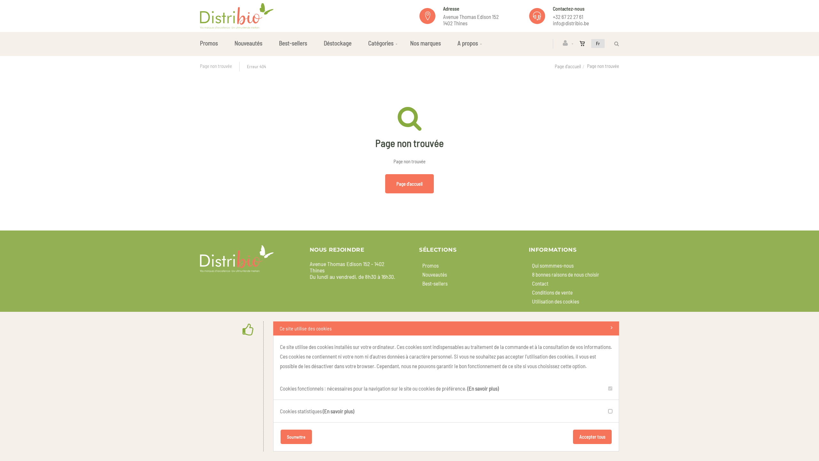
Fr (598, 43)
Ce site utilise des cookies (306, 328)
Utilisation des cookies (555, 301)
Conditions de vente (552, 292)
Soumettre (296, 437)
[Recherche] (615, 43)
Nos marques (425, 43)
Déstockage (338, 43)
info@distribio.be (571, 23)
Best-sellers (293, 43)
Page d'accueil (568, 66)
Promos (209, 43)
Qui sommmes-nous (553, 265)
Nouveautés (248, 43)
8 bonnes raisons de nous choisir (565, 274)
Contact (540, 283)
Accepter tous (592, 437)
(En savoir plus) (483, 388)
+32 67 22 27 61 (568, 16)
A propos (467, 43)
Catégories (381, 43)
